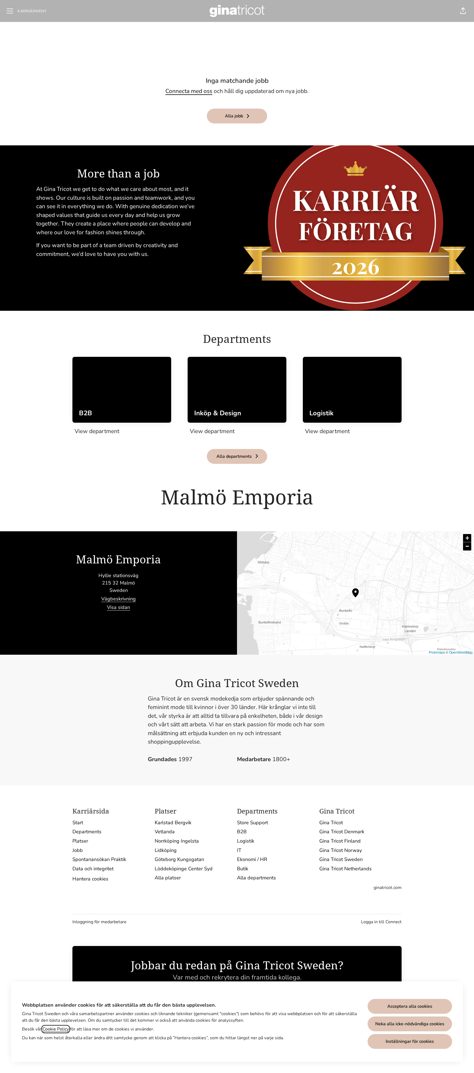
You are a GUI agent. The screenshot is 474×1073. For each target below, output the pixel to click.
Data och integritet (93, 868)
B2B (242, 831)
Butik (242, 868)
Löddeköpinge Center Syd (184, 868)
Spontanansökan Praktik (99, 859)
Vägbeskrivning (118, 598)
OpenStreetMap (461, 652)
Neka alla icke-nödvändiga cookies (409, 1024)
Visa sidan (118, 607)
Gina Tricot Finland (340, 841)
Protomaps (437, 652)
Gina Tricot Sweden (341, 859)
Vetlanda (165, 831)
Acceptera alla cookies (409, 1006)
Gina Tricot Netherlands (345, 868)
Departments (86, 831)
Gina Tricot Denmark (341, 831)
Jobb (77, 850)
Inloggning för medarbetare (99, 922)
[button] (463, 11)
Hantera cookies (90, 879)
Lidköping (166, 850)
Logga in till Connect (381, 922)
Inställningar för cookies (410, 1041)
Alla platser (168, 877)
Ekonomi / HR (252, 859)
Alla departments (256, 877)
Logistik (245, 841)
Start (77, 822)
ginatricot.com (388, 888)
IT (239, 850)
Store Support (252, 822)
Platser (80, 841)
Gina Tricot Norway (340, 850)
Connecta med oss (188, 91)
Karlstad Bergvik (173, 822)
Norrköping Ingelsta (177, 841)
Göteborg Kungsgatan (179, 859)
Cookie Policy (56, 1029)
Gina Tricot (331, 822)
